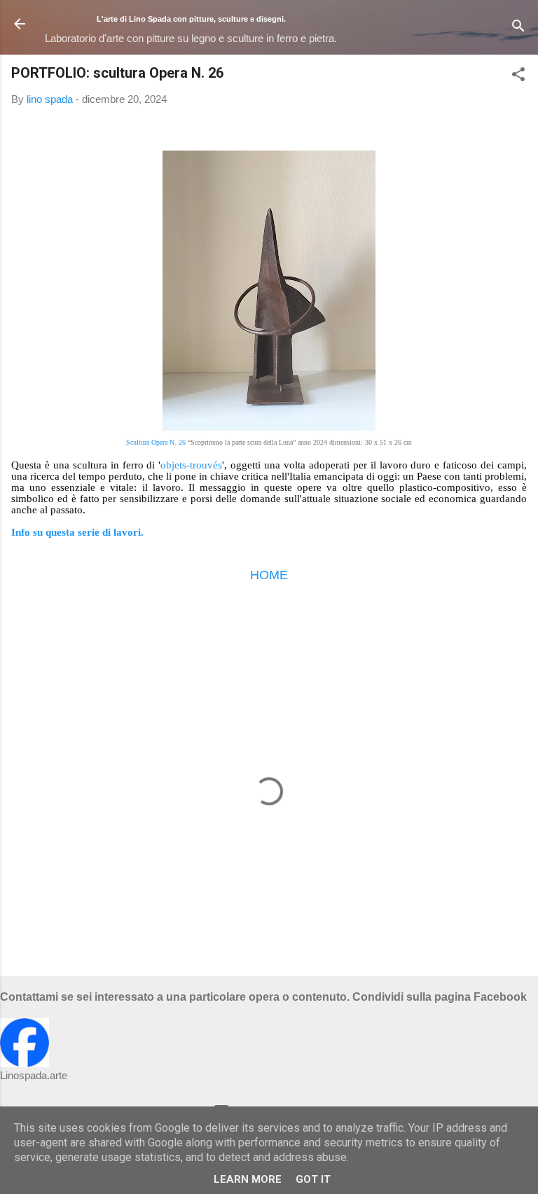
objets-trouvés (191, 465)
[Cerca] (518, 28)
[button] (518, 77)
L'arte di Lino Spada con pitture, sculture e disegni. (191, 19)
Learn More (248, 1179)
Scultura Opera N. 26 (156, 442)
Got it (313, 1179)
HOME (269, 575)
